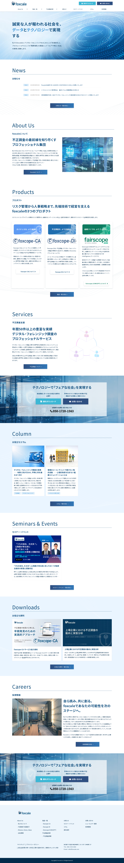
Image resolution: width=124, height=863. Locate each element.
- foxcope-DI (46, 827)
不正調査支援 (49, 9)
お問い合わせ (105, 3)
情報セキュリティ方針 (52, 848)
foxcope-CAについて (27, 272)
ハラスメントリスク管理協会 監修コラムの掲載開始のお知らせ (60, 90)
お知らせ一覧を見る (62, 106)
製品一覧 (35, 9)
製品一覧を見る (61, 294)
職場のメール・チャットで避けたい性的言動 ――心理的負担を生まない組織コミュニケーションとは (62, 472)
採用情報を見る (87, 744)
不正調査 (17, 493)
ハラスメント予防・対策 (54, 493)
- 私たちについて (22, 824)
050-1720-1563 (63, 411)
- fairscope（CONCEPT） (49, 830)
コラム (91, 9)
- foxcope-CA (46, 824)
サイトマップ (21, 844)
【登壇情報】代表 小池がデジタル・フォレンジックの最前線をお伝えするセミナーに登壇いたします (70, 95)
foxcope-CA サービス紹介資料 (26, 649)
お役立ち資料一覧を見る (61, 667)
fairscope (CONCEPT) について (96, 283)
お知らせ (64, 9)
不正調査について (35, 367)
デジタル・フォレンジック (28, 493)
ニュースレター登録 (91, 824)
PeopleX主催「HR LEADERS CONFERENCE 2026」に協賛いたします (62, 85)
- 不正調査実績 (46, 836)
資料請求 (66, 830)
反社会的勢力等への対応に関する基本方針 (31, 848)
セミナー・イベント (78, 9)
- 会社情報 (20, 833)
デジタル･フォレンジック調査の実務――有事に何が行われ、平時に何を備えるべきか (28, 472)
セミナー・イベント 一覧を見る (62, 587)
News (26, 85)
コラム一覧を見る (62, 504)
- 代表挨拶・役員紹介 (23, 827)
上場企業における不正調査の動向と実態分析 (82, 649)
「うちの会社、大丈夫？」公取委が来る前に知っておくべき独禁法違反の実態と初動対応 (36, 567)
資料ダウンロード (88, 3)
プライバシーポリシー (32, 844)
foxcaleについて (35, 172)
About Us (20, 9)
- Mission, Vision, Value (24, 830)
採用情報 (104, 9)
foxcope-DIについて (61, 272)
